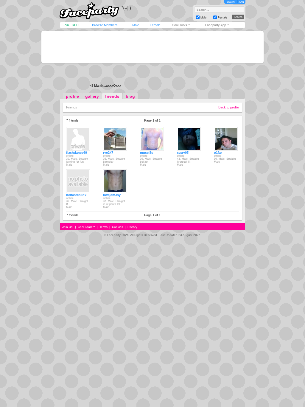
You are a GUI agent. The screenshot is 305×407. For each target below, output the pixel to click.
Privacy (132, 227)
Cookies (117, 227)
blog (130, 96)
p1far (218, 152)
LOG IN (231, 2)
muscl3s (146, 152)
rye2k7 (108, 152)
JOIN (241, 2)
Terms (103, 227)
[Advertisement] (152, 47)
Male (135, 25)
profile (72, 96)
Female (155, 25)
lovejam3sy (112, 195)
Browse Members (105, 25)
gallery (92, 96)
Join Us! (67, 227)
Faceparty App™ (217, 25)
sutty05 (183, 152)
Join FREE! (71, 25)
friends (112, 96)
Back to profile (228, 107)
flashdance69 (76, 152)
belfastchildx (76, 195)
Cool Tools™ (181, 25)
